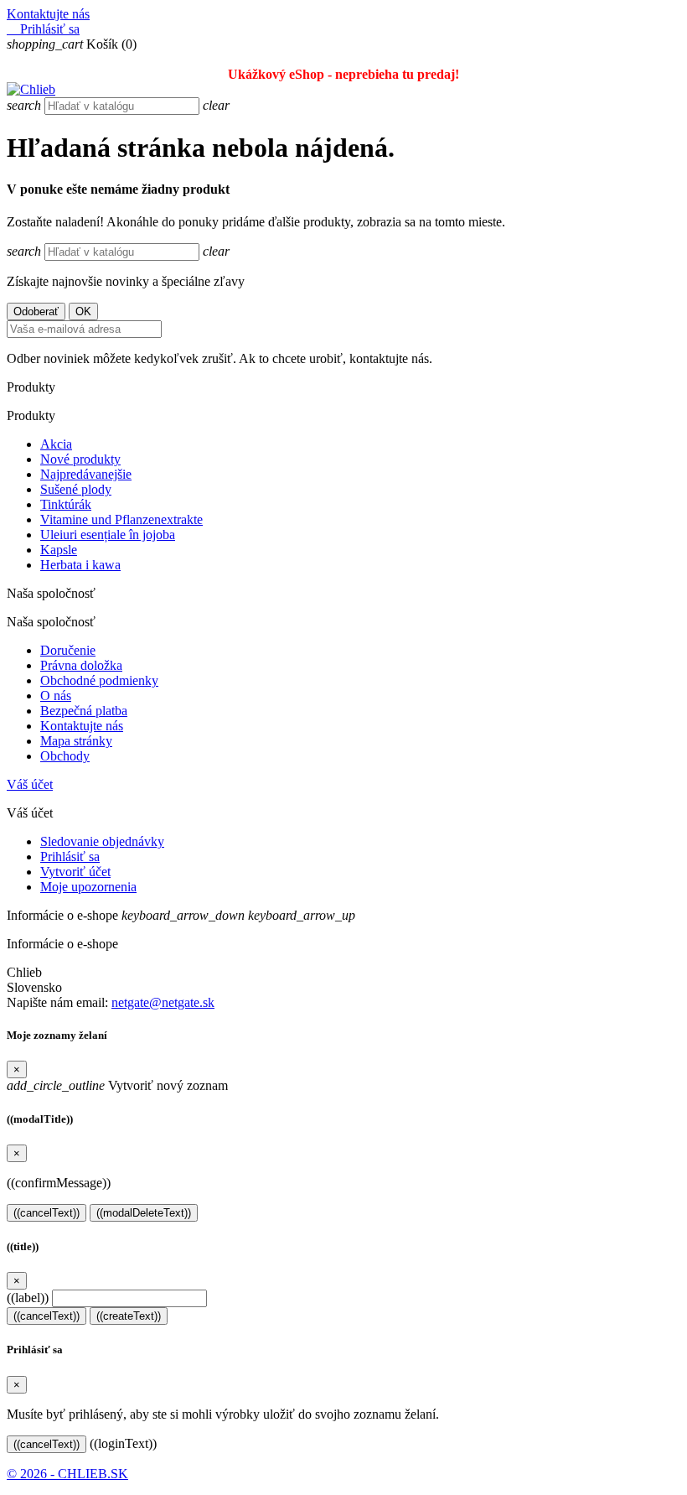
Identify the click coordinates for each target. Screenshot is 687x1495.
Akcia (56, 444)
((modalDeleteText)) (143, 1213)
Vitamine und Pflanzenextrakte (121, 519)
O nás (55, 695)
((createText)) (128, 1316)
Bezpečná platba (83, 710)
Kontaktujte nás (48, 14)
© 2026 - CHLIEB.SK (67, 1473)
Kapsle (58, 549)
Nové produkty (80, 459)
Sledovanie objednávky (102, 841)
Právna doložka (81, 665)
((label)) (28, 1297)
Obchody (65, 756)
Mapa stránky (76, 741)
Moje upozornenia (88, 887)
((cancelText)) (46, 1213)
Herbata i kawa (80, 565)
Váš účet (30, 784)
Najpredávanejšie (86, 474)
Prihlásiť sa (70, 856)
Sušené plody (75, 489)
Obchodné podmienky (99, 680)
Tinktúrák (65, 504)
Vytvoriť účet (75, 871)
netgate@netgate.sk (162, 1002)
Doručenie (68, 650)
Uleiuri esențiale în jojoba (107, 534)
